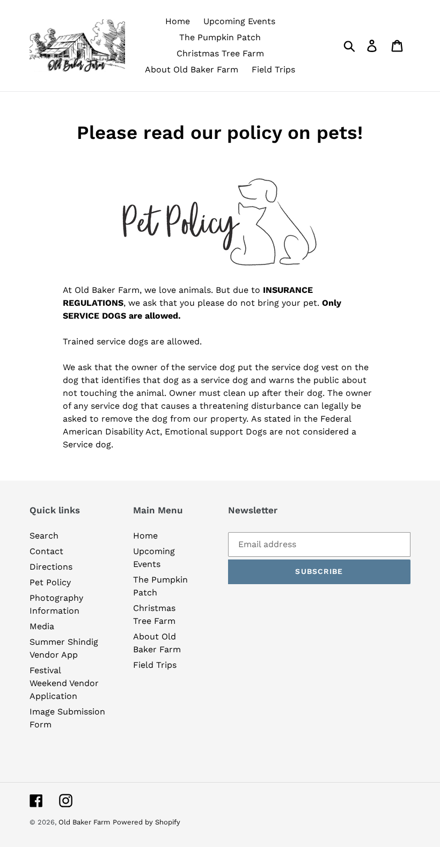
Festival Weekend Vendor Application (64, 683)
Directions (51, 567)
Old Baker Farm (84, 822)
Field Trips (155, 665)
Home (145, 536)
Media (42, 626)
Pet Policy (50, 582)
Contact (46, 551)
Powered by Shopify (146, 822)
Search (44, 536)
